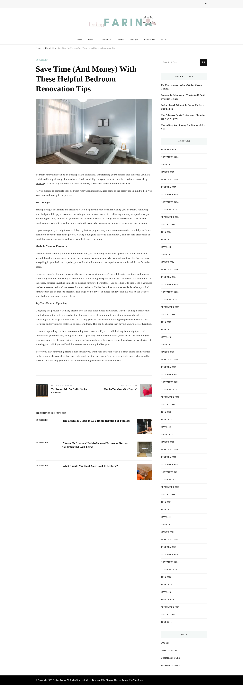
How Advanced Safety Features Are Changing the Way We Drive (183, 117)
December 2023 (169, 285)
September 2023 (170, 307)
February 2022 (169, 450)
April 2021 (167, 525)
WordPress (138, 680)
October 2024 (169, 210)
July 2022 (166, 412)
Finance (91, 40)
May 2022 (166, 427)
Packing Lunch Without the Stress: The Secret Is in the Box (183, 107)
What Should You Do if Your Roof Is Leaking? (90, 465)
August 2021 (168, 495)
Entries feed (169, 650)
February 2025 (169, 180)
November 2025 (170, 157)
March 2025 (167, 172)
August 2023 (168, 315)
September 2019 (170, 607)
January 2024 (168, 277)
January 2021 (168, 547)
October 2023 (169, 300)
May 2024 (166, 247)
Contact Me (149, 40)
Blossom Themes (113, 680)
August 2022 (168, 405)
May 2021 (166, 517)
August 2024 (168, 225)
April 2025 (167, 165)
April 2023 (167, 345)
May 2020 (166, 592)
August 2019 (168, 615)
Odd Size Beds (132, 282)
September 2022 (170, 397)
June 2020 (166, 585)
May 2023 (166, 337)
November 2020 (170, 562)
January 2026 (168, 150)
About (163, 40)
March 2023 (167, 352)
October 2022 (169, 390)
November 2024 (170, 202)
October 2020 (169, 570)
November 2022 (170, 382)
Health (121, 40)
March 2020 (167, 600)
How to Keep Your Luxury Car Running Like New (183, 127)
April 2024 (167, 255)
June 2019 (166, 622)
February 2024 (169, 270)
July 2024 (166, 232)
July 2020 (166, 577)
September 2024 (170, 217)
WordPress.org (170, 665)
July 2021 (166, 502)
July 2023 (166, 322)
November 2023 (170, 292)
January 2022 (168, 457)
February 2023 (169, 360)
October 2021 (169, 480)
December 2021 (169, 465)
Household (106, 40)
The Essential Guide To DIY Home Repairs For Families (96, 420)
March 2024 (167, 262)
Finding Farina (59, 680)
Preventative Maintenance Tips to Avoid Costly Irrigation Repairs (183, 97)
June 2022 (166, 420)
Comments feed (170, 658)
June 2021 (166, 510)
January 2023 (168, 367)
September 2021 (170, 487)
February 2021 (169, 540)
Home (79, 40)
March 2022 (167, 442)
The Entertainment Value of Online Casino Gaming (181, 87)
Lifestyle (134, 40)
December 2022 (169, 375)
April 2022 (167, 435)
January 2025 (168, 187)
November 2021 (170, 472)
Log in (165, 643)
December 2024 (169, 195)
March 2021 (167, 532)
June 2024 (166, 240)
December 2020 (169, 555)
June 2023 (166, 330)
